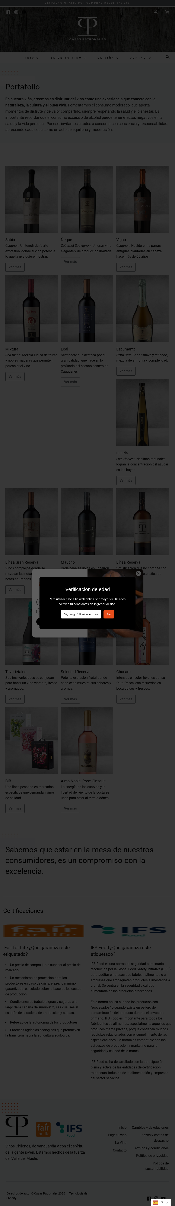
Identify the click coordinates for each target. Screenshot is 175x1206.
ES (161, 1202)
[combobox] (161, 1202)
